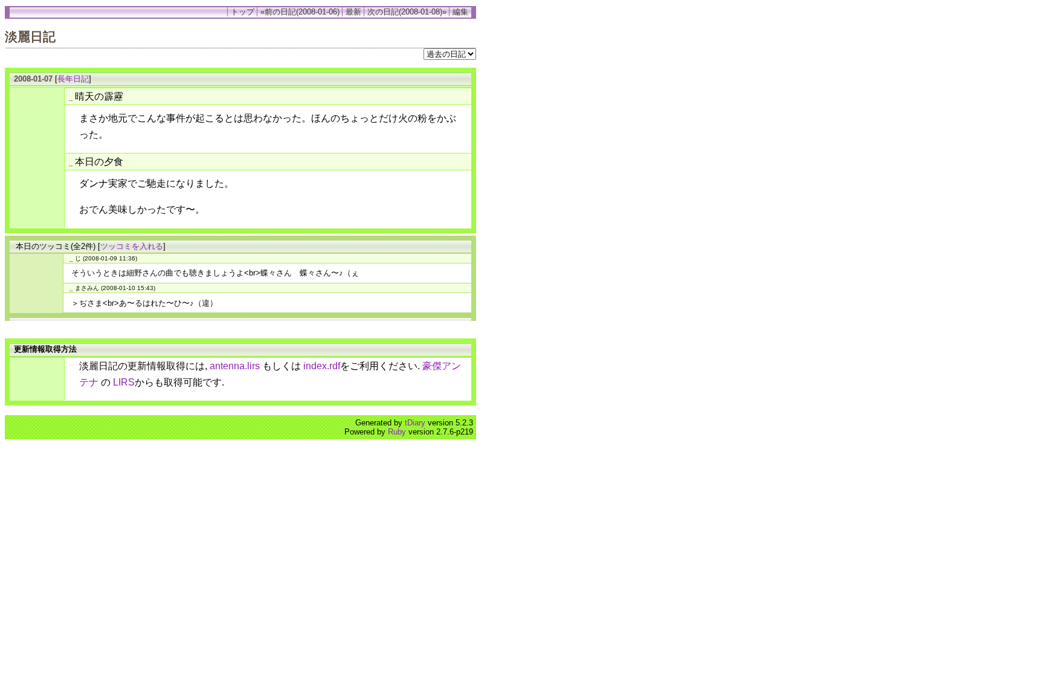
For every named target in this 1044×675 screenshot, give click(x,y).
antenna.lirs (235, 366)
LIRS (124, 382)
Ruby (397, 431)
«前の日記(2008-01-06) (300, 11)
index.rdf (321, 366)
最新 (353, 11)
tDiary (415, 422)
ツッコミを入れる (131, 246)
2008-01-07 (33, 78)
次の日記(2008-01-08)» (406, 11)
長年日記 (73, 78)
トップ (242, 11)
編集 (460, 11)
